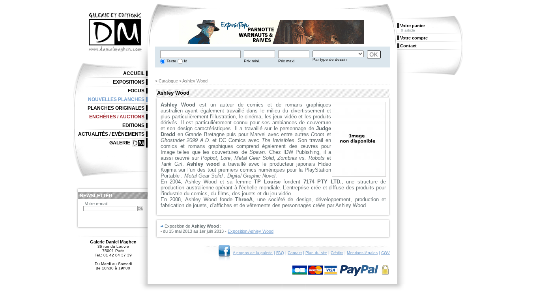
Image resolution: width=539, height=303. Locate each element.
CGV (385, 253)
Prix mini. (252, 61)
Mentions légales (362, 253)
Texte (170, 61)
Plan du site (316, 253)
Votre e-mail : (97, 203)
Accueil (133, 73)
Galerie (119, 143)
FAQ (280, 253)
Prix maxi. (287, 61)
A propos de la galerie (253, 253)
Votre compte (414, 38)
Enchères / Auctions (116, 117)
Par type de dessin (330, 59)
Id (185, 61)
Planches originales (116, 108)
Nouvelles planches (116, 99)
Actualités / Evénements (111, 134)
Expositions (128, 82)
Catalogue (168, 81)
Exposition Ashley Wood (250, 231)
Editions (133, 125)
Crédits (337, 253)
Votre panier (412, 25)
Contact (295, 253)
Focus (136, 91)
